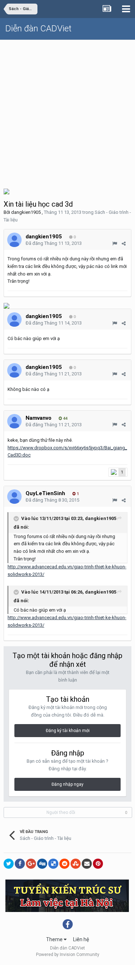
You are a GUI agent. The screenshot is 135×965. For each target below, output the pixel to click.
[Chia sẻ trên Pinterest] (98, 864)
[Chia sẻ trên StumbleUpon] (76, 864)
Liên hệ (81, 939)
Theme (55, 939)
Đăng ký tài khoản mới (68, 730)
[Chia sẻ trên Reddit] (64, 864)
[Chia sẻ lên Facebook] (20, 864)
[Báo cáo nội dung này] (114, 243)
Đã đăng (54, 243)
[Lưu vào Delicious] (53, 864)
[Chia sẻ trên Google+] (31, 864)
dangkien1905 (26, 212)
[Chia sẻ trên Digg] (42, 864)
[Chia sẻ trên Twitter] (9, 864)
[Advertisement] (67, 111)
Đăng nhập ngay (67, 784)
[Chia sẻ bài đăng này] (124, 243)
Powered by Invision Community (67, 954)
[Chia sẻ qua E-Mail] (87, 864)
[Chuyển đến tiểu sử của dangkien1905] (14, 240)
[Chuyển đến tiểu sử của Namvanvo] (14, 421)
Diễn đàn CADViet (38, 28)
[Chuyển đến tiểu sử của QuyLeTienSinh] (14, 496)
